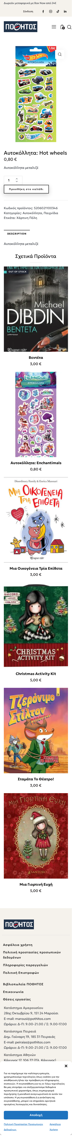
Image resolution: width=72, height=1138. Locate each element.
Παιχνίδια (51, 213)
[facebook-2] (43, 11)
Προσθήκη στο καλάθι (26, 189)
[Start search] (69, 27)
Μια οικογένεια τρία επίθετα (36, 568)
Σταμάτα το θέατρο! (36, 779)
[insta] (50, 11)
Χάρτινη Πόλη (26, 218)
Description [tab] (16, 233)
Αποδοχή (36, 1115)
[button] (66, 1066)
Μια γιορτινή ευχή (36, 884)
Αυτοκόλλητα (32, 213)
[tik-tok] (58, 11)
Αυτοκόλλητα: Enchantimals (36, 463)
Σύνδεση (28, 11)
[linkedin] (65, 11)
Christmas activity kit (36, 673)
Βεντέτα (36, 357)
